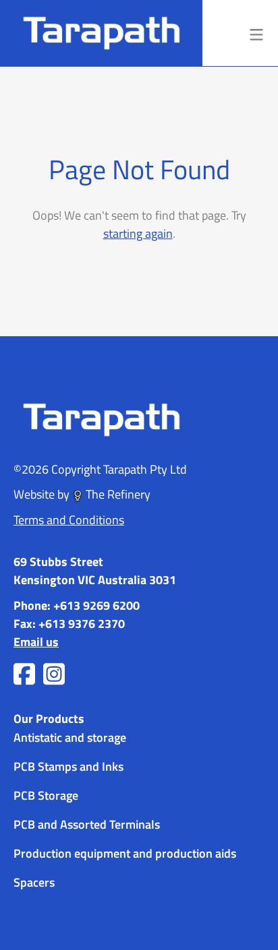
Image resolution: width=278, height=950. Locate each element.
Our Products (48, 718)
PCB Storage (45, 794)
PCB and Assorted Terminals (86, 823)
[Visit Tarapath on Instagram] (54, 674)
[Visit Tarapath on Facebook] (24, 674)
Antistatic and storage (69, 736)
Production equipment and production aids (124, 852)
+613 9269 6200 (96, 605)
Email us (36, 641)
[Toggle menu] (256, 33)
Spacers (34, 881)
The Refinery (116, 494)
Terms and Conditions (68, 519)
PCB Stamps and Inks (68, 765)
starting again (138, 233)
